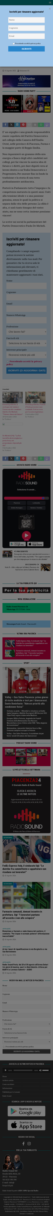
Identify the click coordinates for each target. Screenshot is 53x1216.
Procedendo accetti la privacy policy (28, 43)
